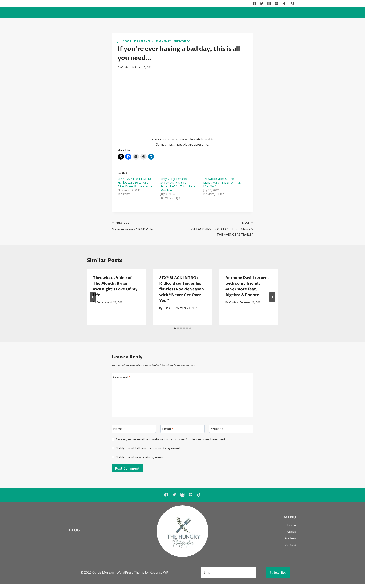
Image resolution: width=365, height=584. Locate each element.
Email (167, 429)
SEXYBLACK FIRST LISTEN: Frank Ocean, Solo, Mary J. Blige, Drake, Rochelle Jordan (135, 182)
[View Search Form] (292, 3)
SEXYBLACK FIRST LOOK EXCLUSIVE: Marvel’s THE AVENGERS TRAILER (220, 229)
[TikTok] (284, 3)
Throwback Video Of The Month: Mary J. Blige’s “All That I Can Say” (222, 182)
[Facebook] (254, 3)
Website (217, 429)
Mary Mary (163, 41)
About (291, 531)
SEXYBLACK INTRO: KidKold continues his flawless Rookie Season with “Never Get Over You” (181, 289)
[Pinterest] (276, 3)
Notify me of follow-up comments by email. (148, 448)
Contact (290, 544)
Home (291, 525)
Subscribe (278, 572)
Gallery (290, 538)
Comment (121, 377)
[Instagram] (269, 3)
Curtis (124, 67)
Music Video (182, 41)
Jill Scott (124, 41)
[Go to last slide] (93, 297)
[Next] (272, 297)
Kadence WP (159, 572)
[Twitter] (262, 3)
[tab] (175, 328)
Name (119, 429)
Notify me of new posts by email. (139, 457)
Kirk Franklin (143, 41)
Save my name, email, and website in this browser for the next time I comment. (171, 439)
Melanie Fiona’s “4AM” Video (133, 226)
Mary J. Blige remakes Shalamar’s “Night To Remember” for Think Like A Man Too (177, 184)
